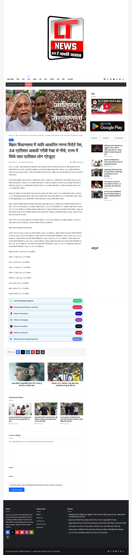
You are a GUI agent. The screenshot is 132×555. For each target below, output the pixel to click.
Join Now (77, 301)
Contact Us (40, 521)
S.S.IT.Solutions (55, 551)
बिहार (28, 79)
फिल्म (45, 79)
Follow (78, 314)
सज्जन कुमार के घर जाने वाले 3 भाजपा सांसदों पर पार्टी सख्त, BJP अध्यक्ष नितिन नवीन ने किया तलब (112, 184)
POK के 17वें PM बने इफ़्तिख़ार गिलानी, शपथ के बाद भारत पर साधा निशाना (88, 533)
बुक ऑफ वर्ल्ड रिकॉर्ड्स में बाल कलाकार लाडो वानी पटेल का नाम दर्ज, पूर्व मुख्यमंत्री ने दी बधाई (20, 419)
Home (11, 79)
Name (11, 467)
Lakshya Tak (36, 551)
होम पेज (39, 514)
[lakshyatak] (66, 38)
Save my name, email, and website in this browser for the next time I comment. (36, 485)
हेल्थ (58, 79)
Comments (119, 138)
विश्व (18, 79)
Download (77, 339)
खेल (40, 79)
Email (11, 476)
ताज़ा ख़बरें (70, 79)
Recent (94, 138)
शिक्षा (63, 79)
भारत (23, 79)
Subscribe (77, 307)
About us (39, 518)
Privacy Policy (41, 524)
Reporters (40, 527)
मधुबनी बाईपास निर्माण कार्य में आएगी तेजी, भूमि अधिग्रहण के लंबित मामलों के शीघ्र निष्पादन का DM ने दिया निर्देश (46, 419)
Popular (106, 138)
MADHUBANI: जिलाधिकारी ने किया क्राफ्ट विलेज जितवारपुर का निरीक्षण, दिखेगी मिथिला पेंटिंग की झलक (71, 419)
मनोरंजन (52, 79)
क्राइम (34, 79)
